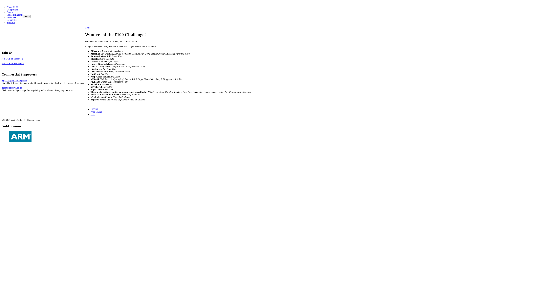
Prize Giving (96, 112)
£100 (93, 114)
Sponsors (11, 22)
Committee (12, 20)
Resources (11, 17)
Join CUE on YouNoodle (13, 63)
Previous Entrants (15, 15)
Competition (12, 9)
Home (87, 27)
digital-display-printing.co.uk (14, 80)
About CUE (12, 7)
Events (10, 12)
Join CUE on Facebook (12, 59)
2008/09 (94, 109)
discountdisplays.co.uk (12, 88)
